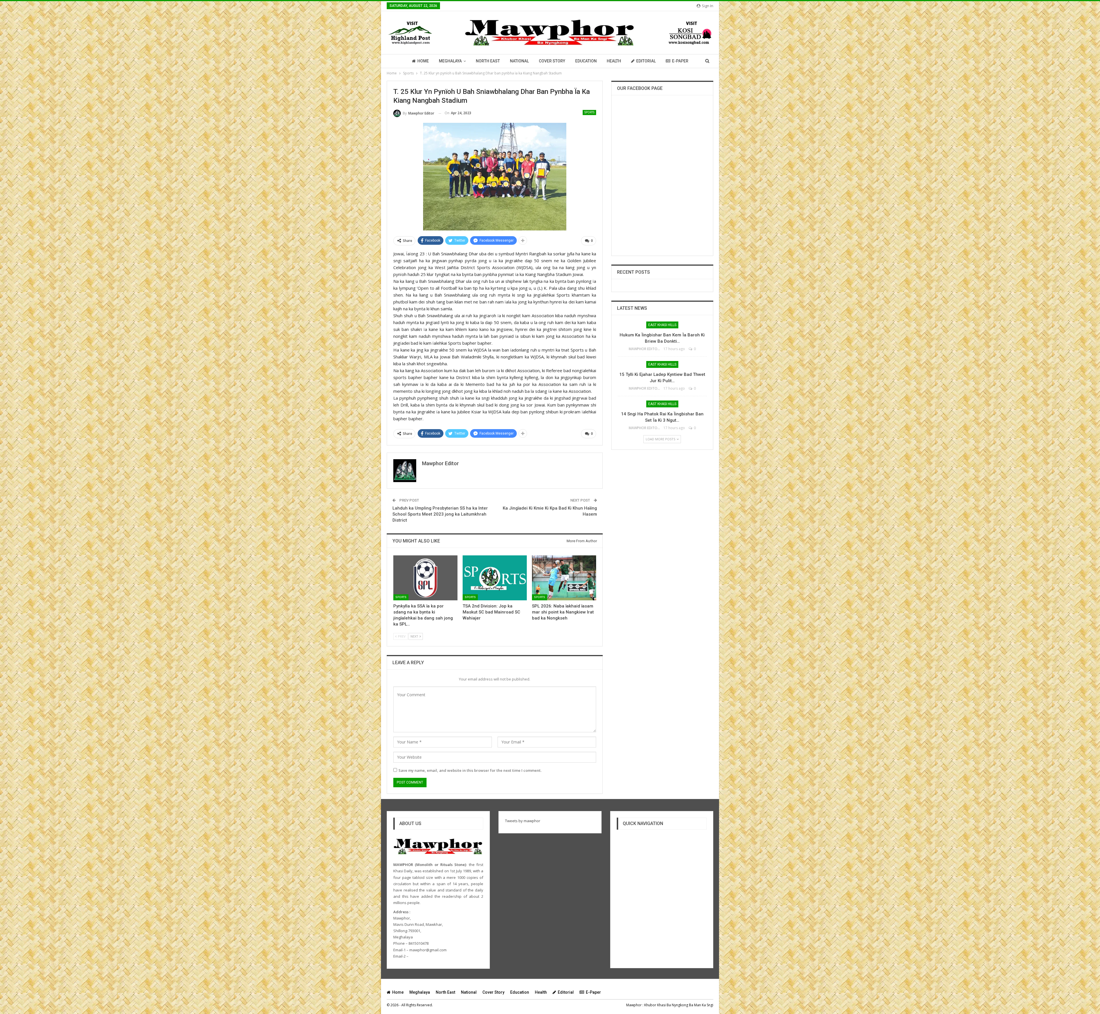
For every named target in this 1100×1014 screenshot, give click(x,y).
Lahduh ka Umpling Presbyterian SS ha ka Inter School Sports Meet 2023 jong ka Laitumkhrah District (440, 514)
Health (614, 61)
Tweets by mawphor (522, 820)
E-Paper (680, 61)
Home (423, 61)
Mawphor (634, 1005)
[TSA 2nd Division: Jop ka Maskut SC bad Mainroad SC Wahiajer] (495, 577)
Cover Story (552, 61)
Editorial (646, 61)
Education (586, 61)
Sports (589, 112)
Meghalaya (450, 61)
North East (488, 61)
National (519, 61)
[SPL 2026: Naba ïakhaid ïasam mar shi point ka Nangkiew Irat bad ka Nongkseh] (564, 577)
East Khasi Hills (662, 325)
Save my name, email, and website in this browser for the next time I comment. (469, 770)
